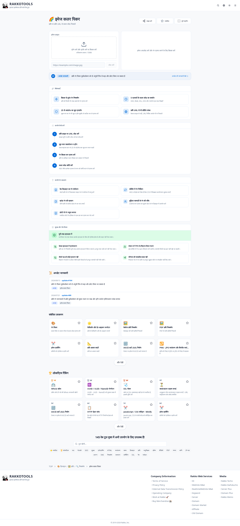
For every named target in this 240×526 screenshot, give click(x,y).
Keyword (196, 493)
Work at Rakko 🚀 (160, 497)
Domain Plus (227, 493)
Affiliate (195, 509)
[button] (84, 48)
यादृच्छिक (146, 450)
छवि (139, 450)
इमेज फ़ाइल (55, 34)
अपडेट (54, 288)
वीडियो (161, 450)
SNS (102, 455)
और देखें (120, 362)
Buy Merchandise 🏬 (162, 501)
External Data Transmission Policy (168, 489)
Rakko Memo (227, 497)
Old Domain (197, 513)
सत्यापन (117, 455)
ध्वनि (180, 450)
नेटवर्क (80, 450)
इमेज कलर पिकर (65, 288)
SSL (133, 455)
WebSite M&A (198, 485)
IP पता (188, 450)
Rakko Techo (227, 481)
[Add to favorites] (79, 323)
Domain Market (199, 505)
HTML (109, 450)
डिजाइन (132, 450)
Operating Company (161, 493)
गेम (138, 455)
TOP (51, 466)
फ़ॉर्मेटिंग (126, 455)
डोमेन (154, 450)
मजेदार (145, 455)
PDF (168, 450)
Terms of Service (160, 481)
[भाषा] (224, 5)
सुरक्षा (93, 450)
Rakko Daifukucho (229, 485)
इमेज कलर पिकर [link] (95, 466)
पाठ (73, 450)
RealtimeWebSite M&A (202, 489)
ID (193, 481)
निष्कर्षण (109, 455)
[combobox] (122, 444)
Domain (195, 501)
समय (125, 450)
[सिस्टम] (229, 5)
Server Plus (226, 489)
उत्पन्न (95, 455)
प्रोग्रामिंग (101, 450)
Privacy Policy (158, 485)
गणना (174, 450)
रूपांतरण (117, 450)
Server (195, 497)
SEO (86, 450)
